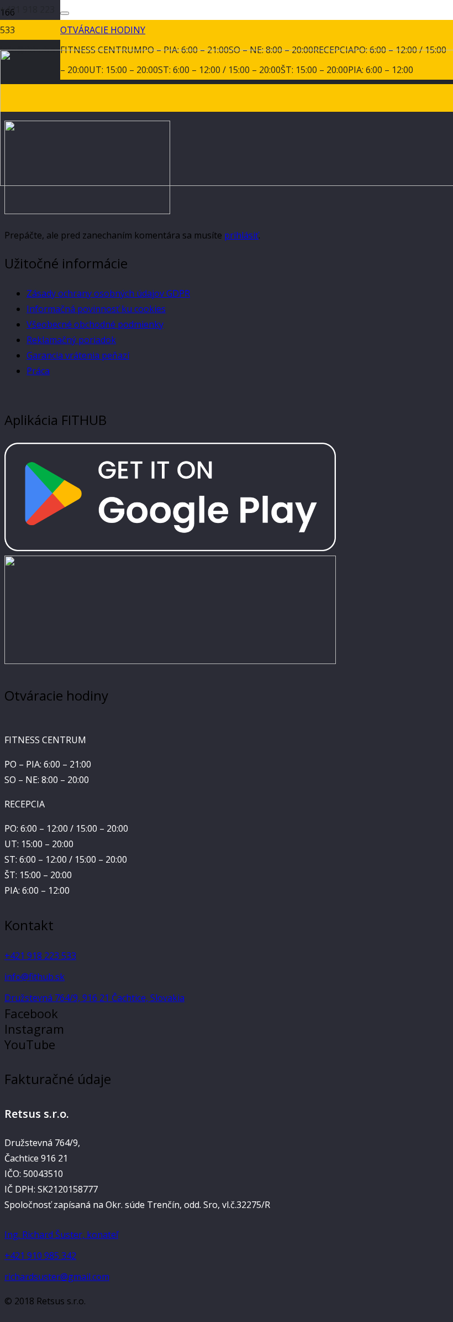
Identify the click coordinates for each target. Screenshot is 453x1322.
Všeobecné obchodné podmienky (95, 324)
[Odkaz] (170, 548)
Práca (38, 371)
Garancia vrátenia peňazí (78, 355)
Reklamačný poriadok (71, 340)
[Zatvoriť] (64, 13)
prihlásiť (241, 235)
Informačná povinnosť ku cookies (96, 309)
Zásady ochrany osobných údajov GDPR (108, 293)
